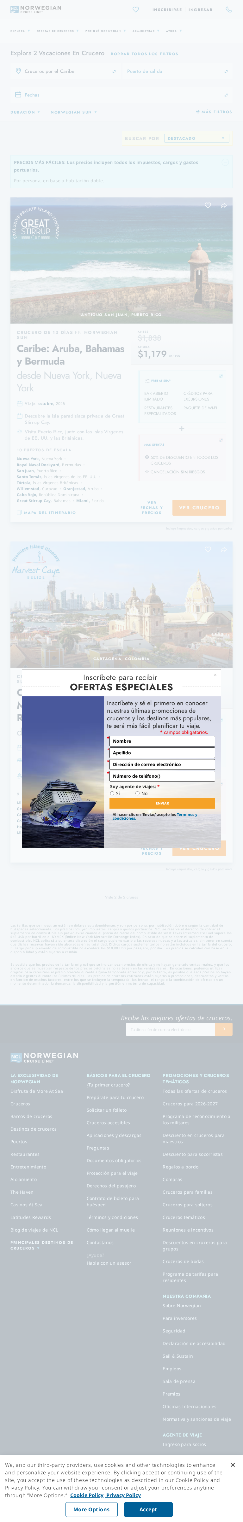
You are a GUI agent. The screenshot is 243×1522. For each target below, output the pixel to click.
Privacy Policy (123, 1495)
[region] (121, 1488)
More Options (91, 1509)
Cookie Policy (86, 1495)
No (144, 793)
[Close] (233, 1465)
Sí (118, 793)
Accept (148, 1509)
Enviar (162, 803)
